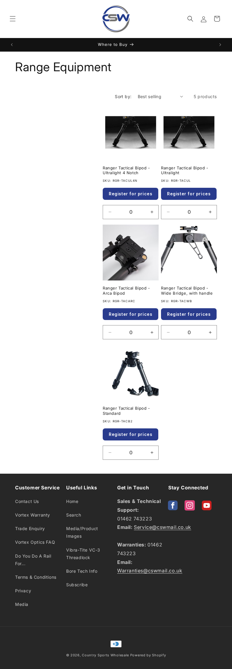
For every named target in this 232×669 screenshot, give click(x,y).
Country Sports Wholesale (105, 655)
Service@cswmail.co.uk (162, 527)
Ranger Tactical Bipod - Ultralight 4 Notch (126, 170)
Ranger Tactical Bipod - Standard (126, 411)
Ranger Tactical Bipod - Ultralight (184, 170)
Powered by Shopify (148, 655)
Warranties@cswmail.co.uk (149, 571)
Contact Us (27, 501)
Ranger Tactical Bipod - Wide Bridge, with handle (187, 291)
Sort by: (123, 96)
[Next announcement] (220, 44)
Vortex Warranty (32, 514)
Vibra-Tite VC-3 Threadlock (83, 553)
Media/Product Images (82, 532)
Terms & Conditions (35, 577)
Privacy (23, 590)
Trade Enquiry (30, 528)
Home (72, 501)
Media (21, 604)
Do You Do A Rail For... (33, 559)
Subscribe (77, 584)
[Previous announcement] (11, 44)
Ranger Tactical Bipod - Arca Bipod (126, 291)
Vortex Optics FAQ (35, 542)
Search (73, 514)
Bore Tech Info (81, 571)
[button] (12, 18)
